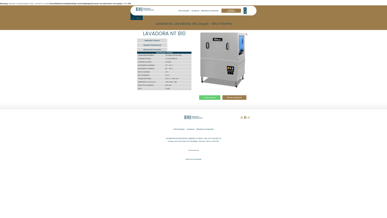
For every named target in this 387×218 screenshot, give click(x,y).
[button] (246, 34)
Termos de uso (193, 150)
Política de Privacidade (193, 159)
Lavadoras (195, 11)
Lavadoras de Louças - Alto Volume (203, 23)
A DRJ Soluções (183, 11)
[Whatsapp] (245, 9)
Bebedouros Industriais (209, 11)
